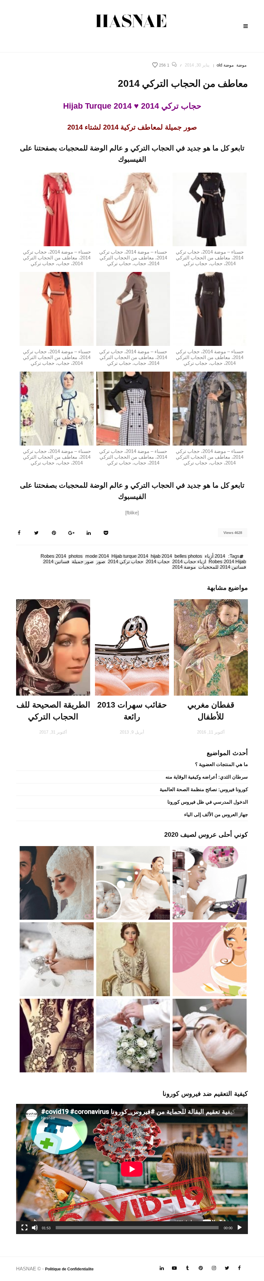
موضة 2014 (184, 567)
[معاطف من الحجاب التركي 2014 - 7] (209, 408)
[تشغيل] (239, 1227)
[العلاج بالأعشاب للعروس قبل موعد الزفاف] (209, 1035)
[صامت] (35, 1227)
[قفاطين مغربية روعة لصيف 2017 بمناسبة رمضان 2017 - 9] (133, 958)
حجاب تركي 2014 (125, 562)
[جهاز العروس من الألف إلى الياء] (209, 882)
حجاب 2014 (158, 562)
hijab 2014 (161, 556)
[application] (132, 1169)
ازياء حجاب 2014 (189, 562)
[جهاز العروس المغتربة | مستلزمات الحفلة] (56, 958)
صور (100, 562)
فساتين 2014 (56, 562)
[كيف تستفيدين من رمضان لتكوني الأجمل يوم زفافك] (209, 958)
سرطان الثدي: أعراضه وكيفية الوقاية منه (206, 777)
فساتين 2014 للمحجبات (222, 567)
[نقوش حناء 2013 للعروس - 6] (56, 1035)
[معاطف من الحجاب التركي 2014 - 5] (133, 308)
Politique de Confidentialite (69, 1269)
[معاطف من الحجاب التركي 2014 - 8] (133, 408)
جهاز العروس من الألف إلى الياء (216, 814)
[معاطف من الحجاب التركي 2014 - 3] (56, 209)
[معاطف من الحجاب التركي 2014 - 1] (209, 209)
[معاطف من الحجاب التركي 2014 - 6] (56, 308)
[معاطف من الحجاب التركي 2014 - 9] (56, 408)
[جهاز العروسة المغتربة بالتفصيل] (133, 882)
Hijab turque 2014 (129, 556)
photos (76, 556)
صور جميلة (83, 562)
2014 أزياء (215, 556)
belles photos (188, 556)
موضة (241, 65)
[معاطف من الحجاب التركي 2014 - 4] (209, 308)
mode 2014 (97, 556)
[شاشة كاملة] (24, 1227)
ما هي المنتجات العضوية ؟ (221, 764)
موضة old (225, 65)
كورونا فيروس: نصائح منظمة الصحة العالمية (204, 789)
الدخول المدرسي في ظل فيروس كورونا (207, 802)
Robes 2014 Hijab (227, 562)
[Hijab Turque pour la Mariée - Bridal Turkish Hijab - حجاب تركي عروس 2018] (56, 882)
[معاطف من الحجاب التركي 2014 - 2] (133, 209)
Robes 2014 (53, 556)
